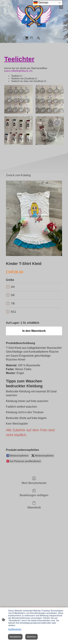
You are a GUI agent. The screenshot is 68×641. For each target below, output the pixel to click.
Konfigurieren (14, 629)
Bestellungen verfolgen (34, 495)
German (43, 2)
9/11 (13, 311)
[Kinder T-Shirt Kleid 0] (34, 218)
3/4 (13, 286)
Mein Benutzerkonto (34, 482)
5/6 (13, 295)
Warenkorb (34, 507)
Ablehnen (31, 637)
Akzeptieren (15, 637)
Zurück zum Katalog (18, 175)
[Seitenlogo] (33, 16)
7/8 (13, 303)
